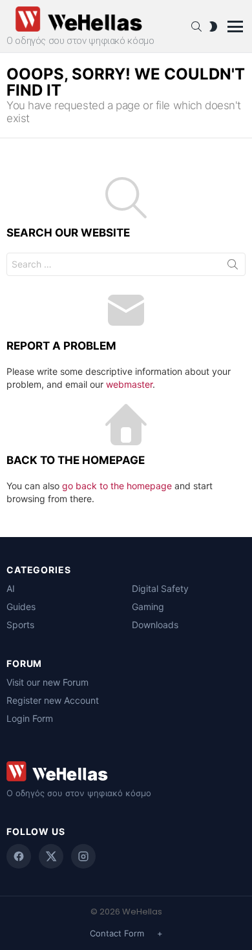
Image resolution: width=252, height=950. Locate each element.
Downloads (155, 624)
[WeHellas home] (126, 771)
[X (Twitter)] (51, 856)
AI (10, 588)
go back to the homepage (117, 485)
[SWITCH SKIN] (213, 26)
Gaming (148, 606)
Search (233, 267)
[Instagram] (83, 856)
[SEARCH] (196, 26)
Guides (21, 606)
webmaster (129, 384)
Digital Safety (160, 588)
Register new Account (52, 700)
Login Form (29, 718)
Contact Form (117, 933)
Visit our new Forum (47, 682)
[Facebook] (18, 856)
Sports (20, 624)
